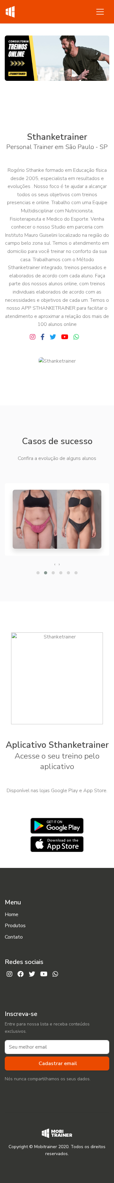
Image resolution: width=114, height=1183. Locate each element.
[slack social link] (32, 337)
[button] (38, 573)
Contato (14, 937)
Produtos (15, 925)
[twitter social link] (53, 337)
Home (11, 914)
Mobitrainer (45, 1147)
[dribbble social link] (64, 337)
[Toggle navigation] (100, 11)
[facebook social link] (43, 337)
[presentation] (54, 564)
